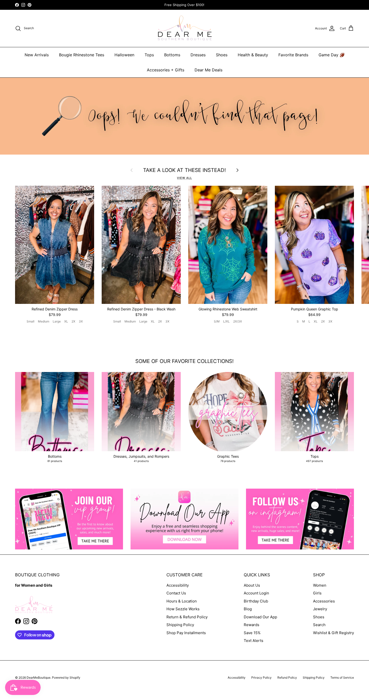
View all (184, 178)
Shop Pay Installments (186, 632)
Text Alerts (253, 640)
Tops (149, 54)
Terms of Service (342, 677)
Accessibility (177, 585)
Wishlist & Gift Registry (333, 632)
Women (319, 585)
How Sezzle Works (183, 608)
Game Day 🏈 (332, 54)
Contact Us (176, 593)
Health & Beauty (253, 54)
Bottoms (172, 54)
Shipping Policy (180, 624)
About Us (252, 585)
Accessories (324, 601)
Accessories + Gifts (165, 69)
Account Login (256, 593)
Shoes (221, 54)
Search (319, 624)
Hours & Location (181, 601)
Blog (248, 608)
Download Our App (260, 617)
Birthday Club (256, 601)
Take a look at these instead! (184, 170)
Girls (317, 593)
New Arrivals (37, 54)
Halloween (124, 54)
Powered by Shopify (66, 677)
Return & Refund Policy (187, 617)
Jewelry (320, 608)
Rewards (251, 624)
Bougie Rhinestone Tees (81, 54)
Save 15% (252, 632)
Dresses (198, 54)
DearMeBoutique (38, 677)
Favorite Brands (293, 54)
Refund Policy (287, 677)
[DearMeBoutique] (184, 28)
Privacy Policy (261, 677)
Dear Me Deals (208, 69)
